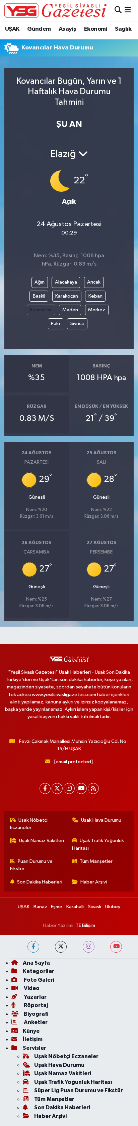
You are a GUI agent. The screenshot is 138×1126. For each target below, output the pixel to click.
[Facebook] (45, 788)
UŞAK (12, 29)
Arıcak (93, 282)
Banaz (40, 906)
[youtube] (116, 947)
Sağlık (123, 29)
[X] (57, 788)
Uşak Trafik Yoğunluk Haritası (98, 844)
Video (31, 988)
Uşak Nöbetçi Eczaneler (29, 824)
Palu (55, 323)
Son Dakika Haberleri (39, 881)
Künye (31, 1031)
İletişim (33, 1039)
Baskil (39, 296)
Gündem (39, 29)
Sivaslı (94, 906)
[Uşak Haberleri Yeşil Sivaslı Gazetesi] (55, 10)
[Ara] (118, 10)
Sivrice (77, 323)
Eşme (56, 906)
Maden (70, 309)
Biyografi (36, 1014)
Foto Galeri (38, 980)
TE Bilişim (85, 925)
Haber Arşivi (93, 881)
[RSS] (93, 788)
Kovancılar (41, 309)
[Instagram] (69, 788)
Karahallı (75, 906)
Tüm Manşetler (96, 861)
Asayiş (67, 29)
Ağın (39, 282)
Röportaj (35, 1005)
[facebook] (33, 947)
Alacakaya (66, 282)
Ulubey (112, 906)
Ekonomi (95, 29)
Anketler (35, 1022)
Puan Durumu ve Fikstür (31, 865)
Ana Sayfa (36, 963)
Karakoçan (66, 296)
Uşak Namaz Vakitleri (41, 840)
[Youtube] (81, 788)
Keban (95, 296)
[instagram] (88, 947)
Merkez (96, 309)
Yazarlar (35, 997)
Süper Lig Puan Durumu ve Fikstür (78, 1090)
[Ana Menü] (128, 10)
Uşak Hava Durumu (101, 820)
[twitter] (61, 947)
